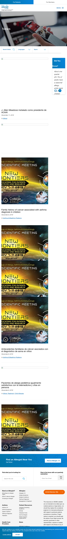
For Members (50, 2)
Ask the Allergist (23, 514)
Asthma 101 (5, 507)
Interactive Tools (23, 512)
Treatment (4, 515)
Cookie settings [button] (7, 534)
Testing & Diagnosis (24, 499)
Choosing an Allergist (7, 498)
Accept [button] (18, 534)
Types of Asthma (6, 511)
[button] (63, 8)
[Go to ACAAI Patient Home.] (7, 8)
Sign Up (61, 477)
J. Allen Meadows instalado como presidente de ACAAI (23, 111)
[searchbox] (9, 49)
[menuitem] (9, 496)
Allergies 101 (22, 493)
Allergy (5, 118)
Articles (21, 510)
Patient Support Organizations (23, 517)
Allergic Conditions (24, 497)
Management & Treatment (25, 501)
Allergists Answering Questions (24, 508)
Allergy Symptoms (23, 495)
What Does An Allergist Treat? (8, 494)
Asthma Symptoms (7, 509)
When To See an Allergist (8, 496)
